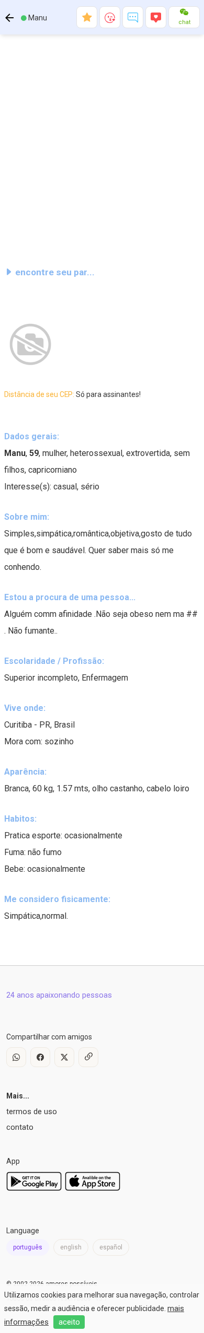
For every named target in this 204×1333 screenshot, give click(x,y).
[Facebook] (40, 1057)
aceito (69, 1322)
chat (184, 22)
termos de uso (31, 1111)
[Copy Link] (88, 1057)
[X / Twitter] (64, 1057)
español (110, 1247)
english (71, 1247)
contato (19, 1127)
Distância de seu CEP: (72, 394)
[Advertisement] (102, 146)
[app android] (34, 1188)
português (27, 1247)
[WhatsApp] (16, 1057)
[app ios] (92, 1188)
